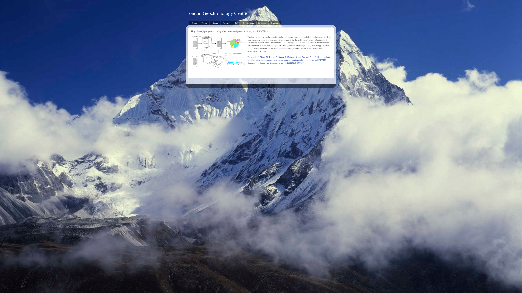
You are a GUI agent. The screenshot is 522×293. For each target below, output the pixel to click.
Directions (275, 23)
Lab (237, 23)
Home (194, 23)
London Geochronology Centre (216, 13)
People (204, 23)
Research (227, 23)
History (215, 23)
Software (262, 23)
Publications (248, 23)
